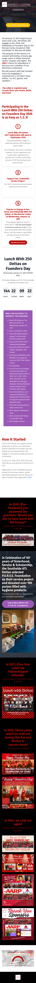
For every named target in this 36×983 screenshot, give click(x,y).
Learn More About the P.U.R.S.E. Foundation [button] (18, 604)
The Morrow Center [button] (18, 242)
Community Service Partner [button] (18, 25)
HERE (30, 477)
